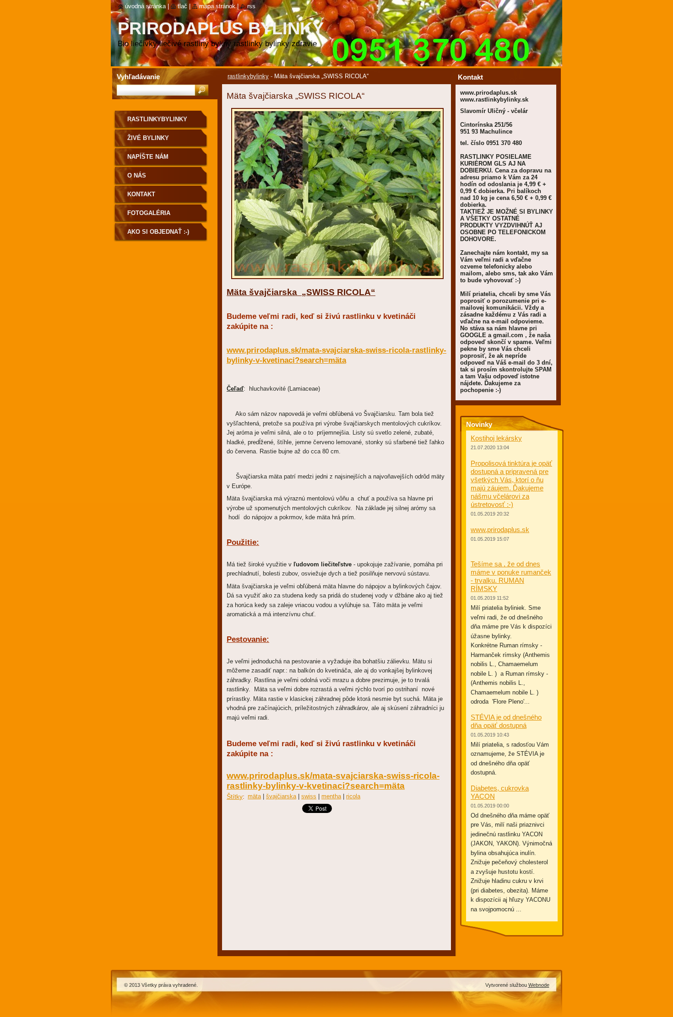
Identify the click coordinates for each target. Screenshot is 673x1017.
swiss (308, 796)
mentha (331, 796)
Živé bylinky (148, 138)
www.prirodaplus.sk (500, 529)
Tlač (182, 6)
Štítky (235, 796)
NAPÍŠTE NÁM (147, 156)
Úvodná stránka (145, 6)
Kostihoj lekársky (496, 438)
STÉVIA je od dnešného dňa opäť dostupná (506, 721)
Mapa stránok (217, 6)
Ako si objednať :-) (158, 231)
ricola (353, 796)
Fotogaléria (148, 213)
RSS (251, 6)
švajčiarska (281, 796)
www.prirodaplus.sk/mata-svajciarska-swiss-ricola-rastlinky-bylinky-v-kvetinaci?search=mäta (333, 781)
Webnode (538, 985)
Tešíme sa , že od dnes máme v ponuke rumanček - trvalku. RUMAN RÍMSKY (511, 576)
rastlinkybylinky (248, 76)
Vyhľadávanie (138, 77)
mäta (254, 796)
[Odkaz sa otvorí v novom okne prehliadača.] (337, 281)
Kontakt (141, 194)
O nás (136, 175)
